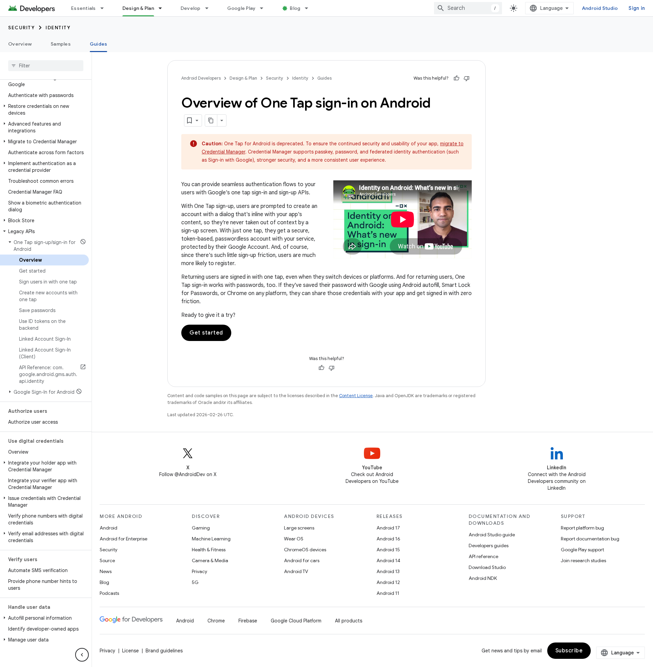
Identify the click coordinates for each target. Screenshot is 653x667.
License (130, 650)
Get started (206, 332)
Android (108, 528)
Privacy (199, 571)
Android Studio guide (492, 535)
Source (107, 560)
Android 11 (387, 593)
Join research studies (583, 560)
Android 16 (388, 539)
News (106, 571)
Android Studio (600, 8)
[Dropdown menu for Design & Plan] (163, 8)
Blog (295, 8)
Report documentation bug (590, 539)
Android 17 (388, 528)
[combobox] (468, 8)
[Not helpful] (467, 78)
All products (348, 621)
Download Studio (487, 567)
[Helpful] (456, 78)
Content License (356, 395)
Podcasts (109, 593)
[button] (44, 81)
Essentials (83, 8)
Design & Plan (138, 8)
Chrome (216, 621)
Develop (191, 8)
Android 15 (388, 550)
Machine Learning (211, 539)
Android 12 (388, 582)
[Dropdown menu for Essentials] (105, 8)
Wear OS (293, 539)
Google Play (241, 8)
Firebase (247, 621)
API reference (483, 556)
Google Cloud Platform (296, 621)
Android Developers (201, 78)
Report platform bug (582, 528)
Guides (98, 44)
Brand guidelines (164, 650)
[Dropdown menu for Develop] (210, 8)
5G (195, 582)
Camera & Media (210, 560)
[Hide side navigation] (82, 655)
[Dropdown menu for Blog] (309, 8)
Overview (20, 44)
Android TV (296, 571)
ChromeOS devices (305, 550)
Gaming (201, 528)
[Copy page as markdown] (211, 120)
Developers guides (488, 545)
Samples (61, 44)
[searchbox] (45, 65)
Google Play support (582, 550)
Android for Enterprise (123, 539)
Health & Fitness (208, 550)
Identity (58, 28)
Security (21, 28)
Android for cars (301, 560)
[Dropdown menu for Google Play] (264, 8)
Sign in (637, 8)
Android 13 (388, 571)
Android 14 (388, 560)
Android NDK (483, 578)
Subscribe (569, 650)
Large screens (299, 528)
